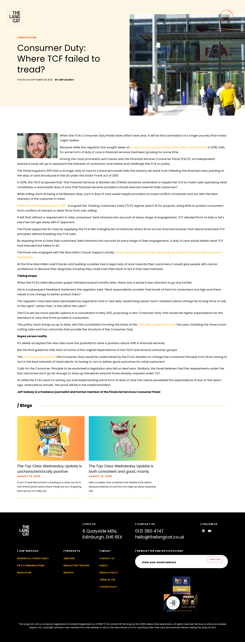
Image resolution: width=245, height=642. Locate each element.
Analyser (69, 558)
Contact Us (106, 558)
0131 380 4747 (149, 531)
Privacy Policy (108, 572)
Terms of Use (107, 579)
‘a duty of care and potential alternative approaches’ (169, 147)
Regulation (24, 572)
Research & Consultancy (33, 558)
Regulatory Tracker (76, 565)
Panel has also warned (40, 357)
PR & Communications (31, 565)
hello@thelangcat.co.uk (159, 537)
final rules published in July (157, 325)
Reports (69, 572)
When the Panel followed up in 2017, (42, 206)
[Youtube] (210, 531)
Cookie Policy (108, 586)
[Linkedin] (203, 531)
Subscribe (214, 559)
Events (103, 565)
